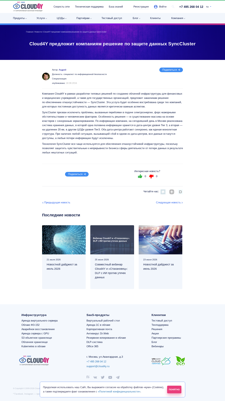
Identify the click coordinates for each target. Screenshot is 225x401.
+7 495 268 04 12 (191, 6)
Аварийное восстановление (38, 329)
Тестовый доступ (111, 18)
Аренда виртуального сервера (39, 320)
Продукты (19, 18)
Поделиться (169, 69)
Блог (135, 18)
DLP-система (94, 342)
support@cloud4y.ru (97, 366)
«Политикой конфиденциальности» (119, 391)
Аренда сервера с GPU (35, 333)
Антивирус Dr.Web (97, 333)
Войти (163, 6)
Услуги (41, 18)
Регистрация (141, 6)
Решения (157, 329)
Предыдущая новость (57, 202)
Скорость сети (62, 6)
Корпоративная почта (99, 329)
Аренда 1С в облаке (98, 324)
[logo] (28, 6)
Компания (177, 18)
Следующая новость (168, 202)
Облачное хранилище (34, 342)
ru (207, 6)
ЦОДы (60, 18)
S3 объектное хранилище (36, 337)
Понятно (174, 389)
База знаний (116, 6)
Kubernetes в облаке (33, 346)
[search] (173, 6)
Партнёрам (83, 18)
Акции (155, 333)
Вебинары (158, 346)
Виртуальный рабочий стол (103, 320)
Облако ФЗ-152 (30, 324)
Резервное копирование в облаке (106, 337)
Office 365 (92, 346)
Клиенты (155, 18)
